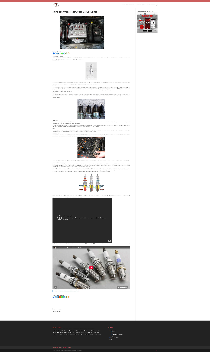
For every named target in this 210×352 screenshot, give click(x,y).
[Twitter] (56, 53)
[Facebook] (54, 53)
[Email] (66, 53)
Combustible (66, 330)
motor (91, 332)
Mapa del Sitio (55, 347)
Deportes (113, 331)
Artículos (110, 328)
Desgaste (85, 330)
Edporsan (55, 13)
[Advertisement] (72, 300)
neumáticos (54, 334)
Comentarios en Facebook (57, 311)
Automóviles (112, 330)
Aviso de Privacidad (62, 347)
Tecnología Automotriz (97, 334)
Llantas (73, 332)
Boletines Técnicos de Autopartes (117, 334)
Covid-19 (76, 330)
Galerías (110, 339)
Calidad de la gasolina (56, 330)
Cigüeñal (62, 330)
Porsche (71, 334)
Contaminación (71, 330)
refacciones (75, 334)
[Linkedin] (58, 53)
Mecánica (82, 332)
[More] (68, 53)
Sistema (91, 334)
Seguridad (82, 334)
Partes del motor (60, 334)
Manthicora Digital (60, 350)
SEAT (79, 334)
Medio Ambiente (87, 332)
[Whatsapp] (62, 53)
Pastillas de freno (66, 334)
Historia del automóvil (63, 332)
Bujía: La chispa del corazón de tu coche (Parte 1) (70, 291)
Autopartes (112, 333)
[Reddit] (60, 53)
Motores (95, 332)
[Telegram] (64, 53)
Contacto (69, 347)
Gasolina (99, 330)
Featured (92, 330)
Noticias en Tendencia (113, 337)
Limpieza (69, 332)
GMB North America (56, 332)
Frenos (96, 330)
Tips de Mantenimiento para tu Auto (117, 336)
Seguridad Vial (87, 334)
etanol (89, 330)
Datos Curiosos (81, 330)
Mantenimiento (77, 332)
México (98, 332)
